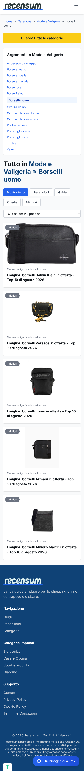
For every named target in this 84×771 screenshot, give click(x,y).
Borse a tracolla (18, 81)
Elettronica (12, 651)
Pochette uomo (17, 125)
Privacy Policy (14, 699)
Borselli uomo (19, 100)
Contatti (9, 692)
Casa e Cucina (15, 658)
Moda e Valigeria (48, 21)
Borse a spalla (16, 75)
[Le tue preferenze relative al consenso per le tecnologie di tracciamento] (7, 767)
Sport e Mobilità (16, 665)
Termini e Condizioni (20, 713)
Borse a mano (16, 69)
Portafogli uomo (18, 137)
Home (8, 21)
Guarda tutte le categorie (42, 38)
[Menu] (76, 7)
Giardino (10, 672)
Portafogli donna (18, 131)
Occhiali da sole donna (23, 113)
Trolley (11, 143)
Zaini (10, 149)
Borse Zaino (15, 93)
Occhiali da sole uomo (22, 119)
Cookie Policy (14, 706)
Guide (62, 192)
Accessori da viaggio (21, 63)
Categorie (24, 21)
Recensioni (41, 192)
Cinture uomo (16, 107)
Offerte (12, 202)
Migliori (31, 202)
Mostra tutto (16, 192)
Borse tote (14, 87)
